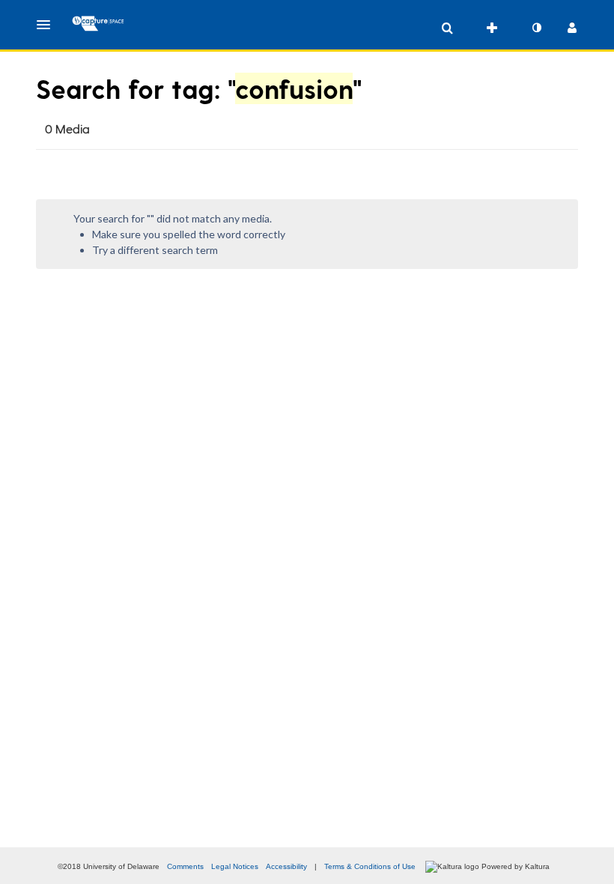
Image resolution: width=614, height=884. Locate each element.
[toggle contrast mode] (536, 27)
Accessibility (286, 866)
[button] (48, 24)
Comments (185, 866)
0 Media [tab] (67, 128)
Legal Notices (234, 866)
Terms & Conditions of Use (370, 866)
